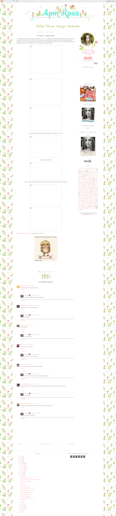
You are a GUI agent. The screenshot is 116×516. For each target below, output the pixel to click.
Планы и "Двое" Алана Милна (27, 498)
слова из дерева (90, 194)
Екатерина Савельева (26, 305)
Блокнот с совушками (25, 496)
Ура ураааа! (23, 476)
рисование (82, 192)
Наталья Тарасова (25, 403)
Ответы (23, 292)
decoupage (80, 204)
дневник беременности (91, 175)
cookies (86, 203)
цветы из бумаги (94, 198)
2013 (21, 461)
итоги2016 (82, 180)
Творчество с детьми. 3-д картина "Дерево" (30, 479)
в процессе (94, 172)
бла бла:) (91, 169)
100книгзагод (80, 168)
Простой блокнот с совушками (27, 488)
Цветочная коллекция (25, 487)
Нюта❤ (22, 325)
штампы (85, 202)
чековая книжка (83, 199)
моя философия (85, 187)
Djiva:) (22, 344)
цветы (88, 198)
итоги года (87, 179)
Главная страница (45, 443)
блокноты (43, 271)
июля (22, 472)
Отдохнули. (23, 500)
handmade (52, 271)
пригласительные (85, 191)
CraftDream (93, 203)
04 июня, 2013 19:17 (28, 325)
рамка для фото (94, 191)
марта (22, 505)
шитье (93, 200)
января (22, 509)
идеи (96, 178)
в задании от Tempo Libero (25, 233)
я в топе (93, 202)
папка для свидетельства (84, 190)
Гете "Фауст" (23, 485)
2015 (21, 458)
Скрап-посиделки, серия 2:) (27, 492)
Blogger (92, 214)
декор (85, 174)
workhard (84, 209)
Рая (21, 364)
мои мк (87, 186)
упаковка (79, 196)
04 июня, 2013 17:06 (35, 305)
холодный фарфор (82, 198)
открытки (94, 188)
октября (23, 467)
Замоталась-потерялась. (26, 481)
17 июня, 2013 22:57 (35, 413)
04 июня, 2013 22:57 (28, 344)
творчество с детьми (91, 195)
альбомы (88, 168)
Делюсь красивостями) (26, 490)
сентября (23, 468)
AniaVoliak (23, 285)
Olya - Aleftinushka (25, 384)
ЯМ (97, 202)
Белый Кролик (81, 169)
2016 (21, 456)
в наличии (87, 172)
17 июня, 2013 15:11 (34, 403)
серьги (87, 192)
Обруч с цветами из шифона (27, 477)
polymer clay (92, 208)
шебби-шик (87, 200)
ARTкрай (26, 295)
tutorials (79, 209)
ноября (22, 465)
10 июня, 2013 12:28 (35, 393)
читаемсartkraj (90, 199)
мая (22, 502)
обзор (91, 187)
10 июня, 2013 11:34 (34, 384)
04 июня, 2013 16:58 (30, 285)
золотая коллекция (83, 178)
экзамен (22, 483)
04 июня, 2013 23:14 (35, 295)
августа (22, 470)
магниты (91, 183)
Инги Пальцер (43, 38)
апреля (22, 504)
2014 (21, 459)
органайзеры (87, 188)
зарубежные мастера (94, 176)
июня (22, 474)
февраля (23, 507)
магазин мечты (85, 183)
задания (47, 271)
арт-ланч (94, 168)
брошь (81, 172)
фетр (84, 196)
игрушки (90, 178)
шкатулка (80, 202)
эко (89, 202)
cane (81, 203)
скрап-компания (94, 192)
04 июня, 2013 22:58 (27, 364)
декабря (23, 463)
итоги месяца (95, 179)
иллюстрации (80, 179)
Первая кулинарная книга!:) (27, 494)
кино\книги (89, 180)
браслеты (95, 171)
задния (86, 176)
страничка (83, 195)
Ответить (23, 289)
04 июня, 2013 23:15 (35, 373)
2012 (21, 511)
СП (97, 194)
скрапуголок (82, 194)
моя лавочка (92, 186)
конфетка (87, 182)
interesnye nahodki (82, 208)
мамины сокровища (87, 184)
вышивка (80, 174)
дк (83, 175)
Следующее (20, 443)
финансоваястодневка (91, 196)
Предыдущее (71, 443)
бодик (90, 171)
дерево (90, 174)
